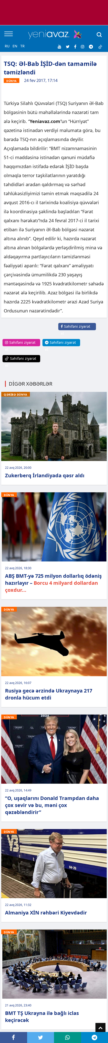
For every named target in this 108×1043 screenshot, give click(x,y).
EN (15, 46)
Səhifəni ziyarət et (75, 330)
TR (22, 46)
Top (100, 1028)
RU (7, 46)
